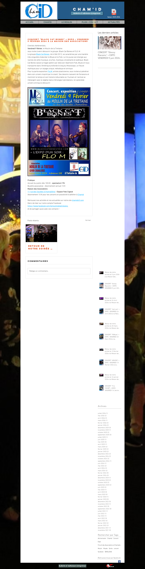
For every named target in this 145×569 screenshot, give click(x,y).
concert (116, 548)
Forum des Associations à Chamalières (109, 545)
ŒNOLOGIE (108, 552)
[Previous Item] (101, 42)
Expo (99, 542)
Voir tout (88, 220)
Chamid (109, 538)
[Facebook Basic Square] (119, 561)
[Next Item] (118, 42)
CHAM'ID (88, 9)
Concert (115, 538)
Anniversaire (102, 538)
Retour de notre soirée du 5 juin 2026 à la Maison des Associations (41, 247)
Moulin (100, 548)
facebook (100, 552)
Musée (105, 548)
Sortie (111, 548)
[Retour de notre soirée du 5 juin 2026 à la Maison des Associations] (41, 233)
